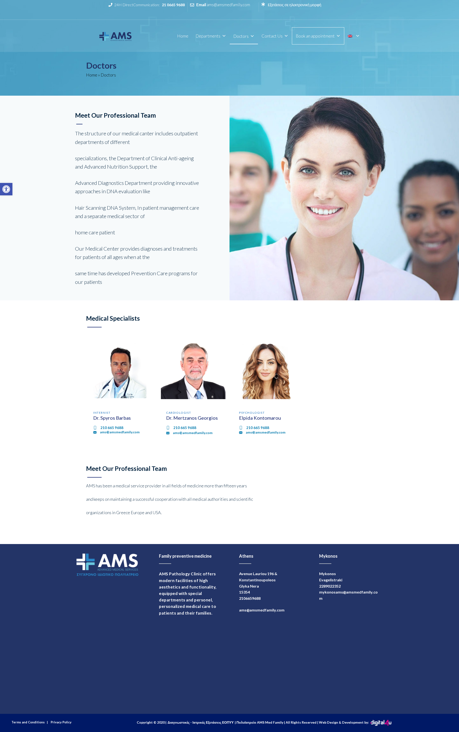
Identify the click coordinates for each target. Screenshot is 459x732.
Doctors (241, 36)
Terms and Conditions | (29, 722)
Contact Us (272, 36)
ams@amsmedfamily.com (228, 4)
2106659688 (250, 598)
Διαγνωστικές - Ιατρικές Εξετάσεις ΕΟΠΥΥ (201, 722)
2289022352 (330, 586)
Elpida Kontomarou (260, 418)
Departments (208, 36)
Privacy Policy (60, 722)
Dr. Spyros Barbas (112, 418)
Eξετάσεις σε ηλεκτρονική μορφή (294, 4)
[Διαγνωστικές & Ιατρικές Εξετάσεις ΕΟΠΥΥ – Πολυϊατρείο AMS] (116, 35)
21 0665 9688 (173, 4)
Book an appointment (315, 36)
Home (182, 36)
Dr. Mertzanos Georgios (192, 418)
